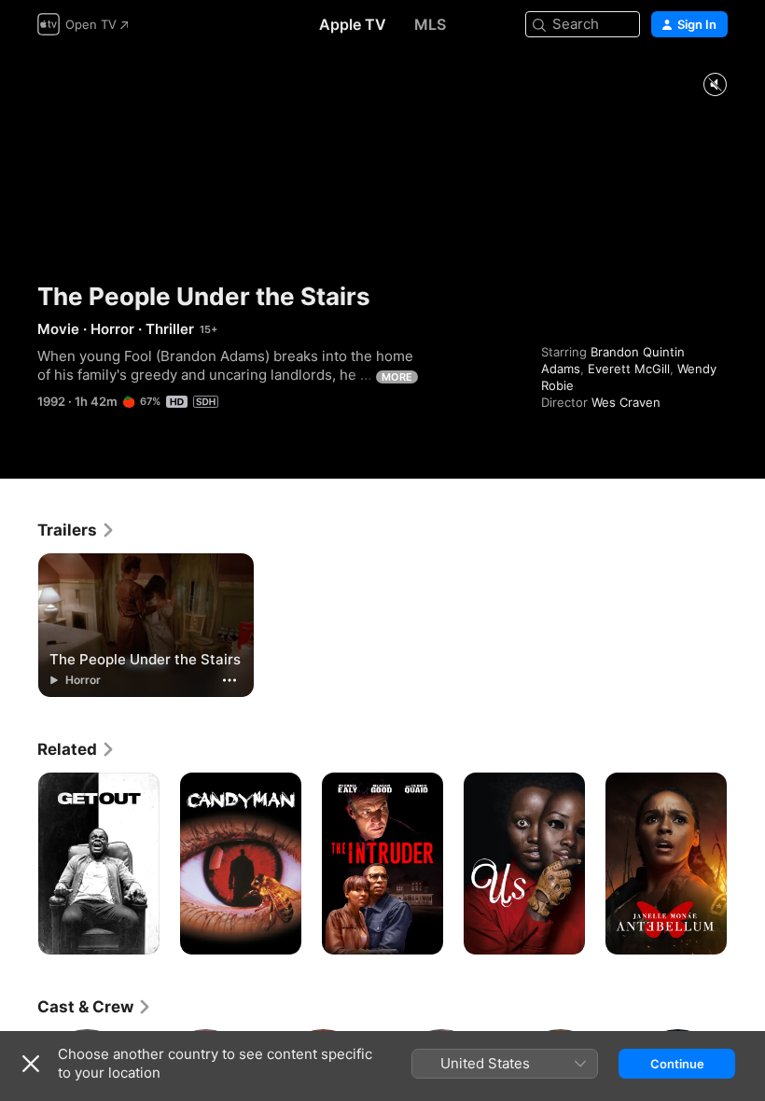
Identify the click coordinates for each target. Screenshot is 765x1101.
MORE (397, 376)
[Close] (30, 1063)
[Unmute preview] (715, 85)
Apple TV (352, 24)
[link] (76, 530)
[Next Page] (746, 864)
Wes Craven (626, 402)
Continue (677, 1063)
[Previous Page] (19, 864)
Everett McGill (629, 368)
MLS (430, 24)
